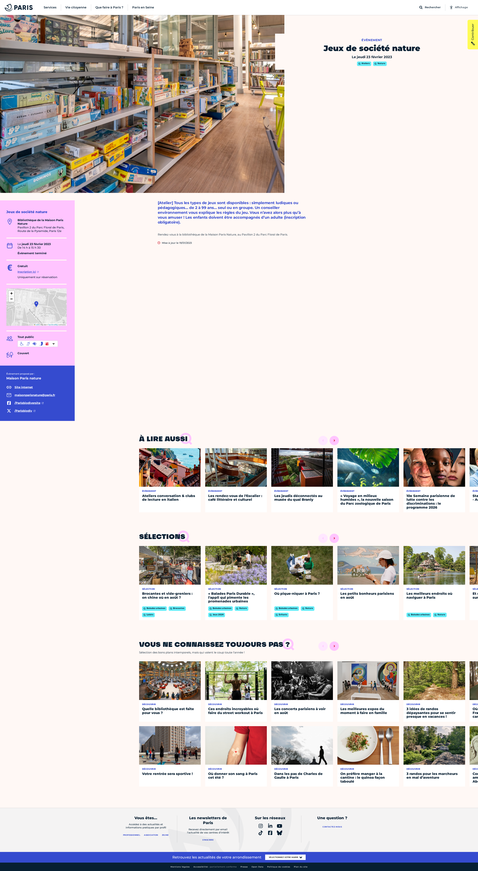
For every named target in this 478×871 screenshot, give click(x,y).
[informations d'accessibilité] (38, 344)
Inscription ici (27, 271)
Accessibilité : (215, 867)
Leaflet (37, 325)
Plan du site (301, 867)
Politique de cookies (278, 867)
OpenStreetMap (53, 325)
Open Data (257, 867)
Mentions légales (180, 867)
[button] (36, 304)
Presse (244, 867)
